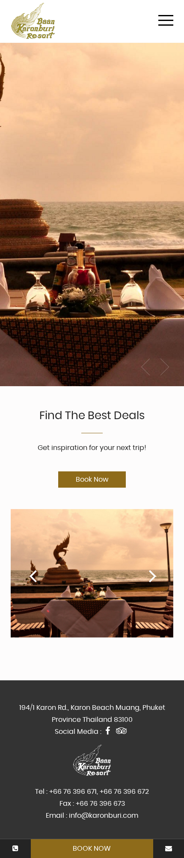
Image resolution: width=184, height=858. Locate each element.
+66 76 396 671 (73, 791)
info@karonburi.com (103, 815)
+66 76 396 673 (100, 803)
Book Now (92, 848)
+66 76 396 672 (124, 791)
